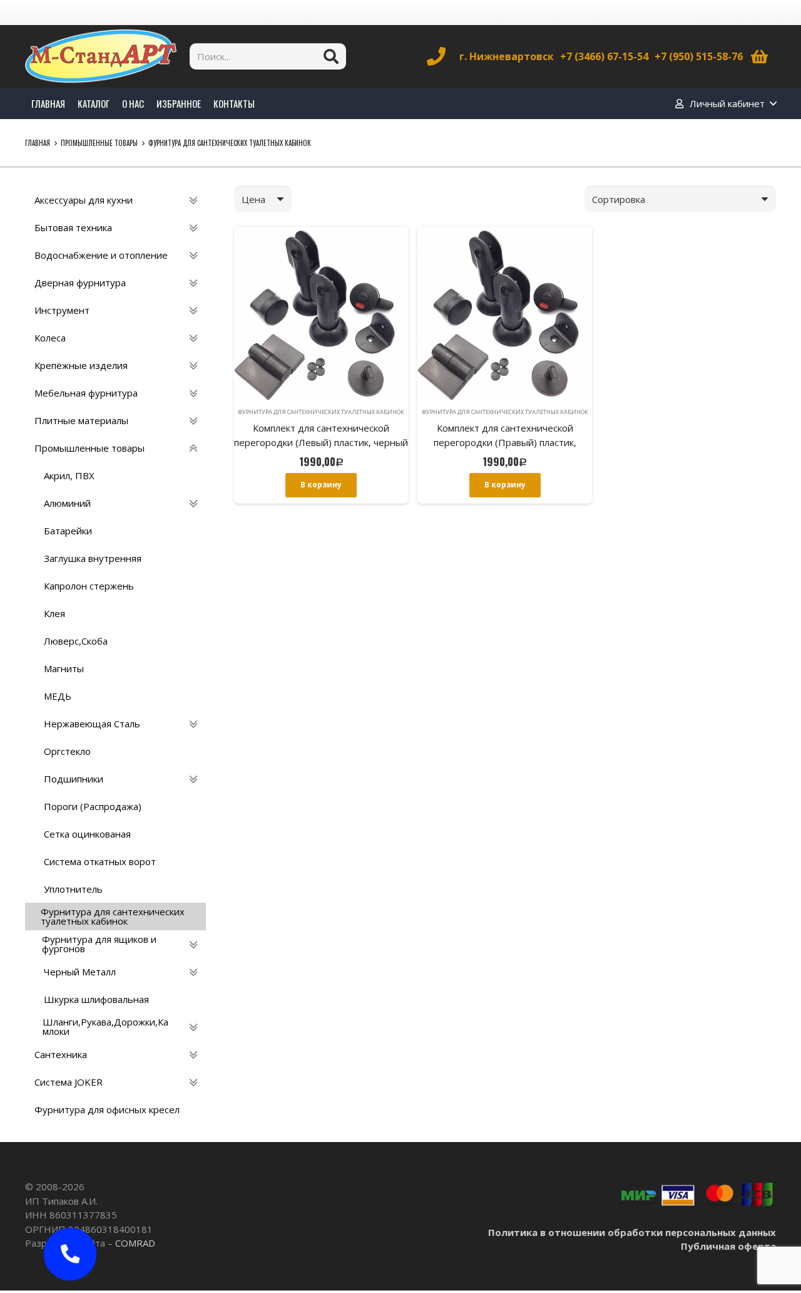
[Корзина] (759, 56)
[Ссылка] (100, 56)
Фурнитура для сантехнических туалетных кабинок (321, 412)
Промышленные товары (99, 143)
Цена (253, 199)
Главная (37, 143)
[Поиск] (331, 56)
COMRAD (135, 1243)
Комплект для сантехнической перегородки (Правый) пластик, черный (505, 442)
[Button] (70, 1254)
